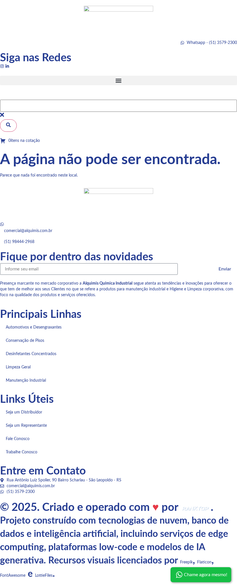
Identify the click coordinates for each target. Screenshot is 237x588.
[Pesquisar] (8, 125)
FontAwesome (12, 576)
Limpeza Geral (18, 367)
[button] (118, 80)
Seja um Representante (26, 426)
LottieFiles (44, 576)
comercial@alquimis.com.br (28, 231)
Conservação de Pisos (25, 341)
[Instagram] (2, 66)
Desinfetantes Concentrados (31, 354)
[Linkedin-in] (7, 66)
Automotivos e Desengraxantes (34, 327)
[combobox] (118, 106)
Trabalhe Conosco (21, 452)
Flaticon (204, 562)
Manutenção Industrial (26, 381)
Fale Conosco (17, 439)
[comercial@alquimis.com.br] (2, 224)
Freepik (186, 562)
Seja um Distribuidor (24, 412)
